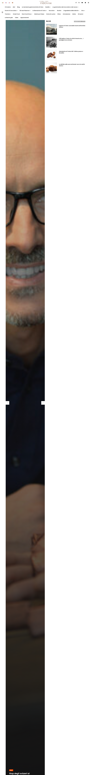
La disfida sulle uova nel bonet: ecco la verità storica (72, 65)
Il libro (59, 14)
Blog (18, 7)
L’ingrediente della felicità (70, 10)
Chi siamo (8, 7)
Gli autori (80, 14)
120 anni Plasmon (24, 10)
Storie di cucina (50, 14)
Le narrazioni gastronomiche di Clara (32, 7)
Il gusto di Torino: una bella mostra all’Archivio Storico (72, 26)
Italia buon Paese (39, 14)
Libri (14, 7)
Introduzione (66, 14)
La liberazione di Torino (39, 10)
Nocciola (51, 10)
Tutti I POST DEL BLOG (79, 21)
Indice (74, 14)
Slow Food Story (26, 14)
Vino (82, 10)
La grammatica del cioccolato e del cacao (65, 7)
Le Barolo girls (9, 17)
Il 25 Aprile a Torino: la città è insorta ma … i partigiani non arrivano (71, 39)
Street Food (16, 14)
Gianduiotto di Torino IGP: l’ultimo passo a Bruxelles (71, 52)
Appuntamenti (24, 17)
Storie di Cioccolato (10, 10)
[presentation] (7, 403)
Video (16, 17)
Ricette (59, 10)
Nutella (47, 7)
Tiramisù (7, 14)
